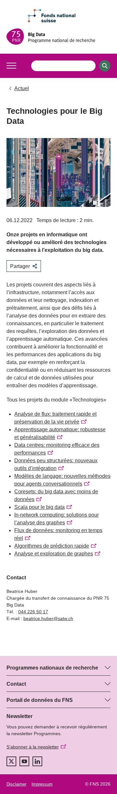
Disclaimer (16, 784)
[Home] (58, 36)
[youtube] (24, 761)
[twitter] (11, 761)
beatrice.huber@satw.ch (48, 618)
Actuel (21, 88)
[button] (11, 65)
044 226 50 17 (33, 611)
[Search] (104, 65)
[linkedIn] (37, 761)
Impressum (42, 784)
